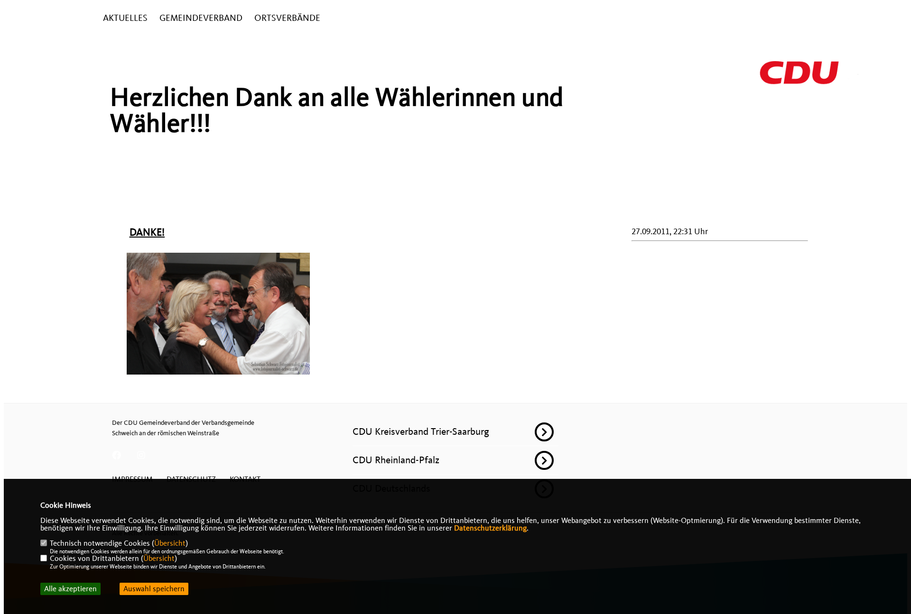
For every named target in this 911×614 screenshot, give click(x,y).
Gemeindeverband (200, 18)
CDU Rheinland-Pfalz (396, 460)
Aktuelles (125, 18)
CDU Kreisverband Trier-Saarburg (421, 431)
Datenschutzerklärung (490, 528)
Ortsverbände (287, 18)
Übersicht (170, 543)
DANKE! (147, 232)
